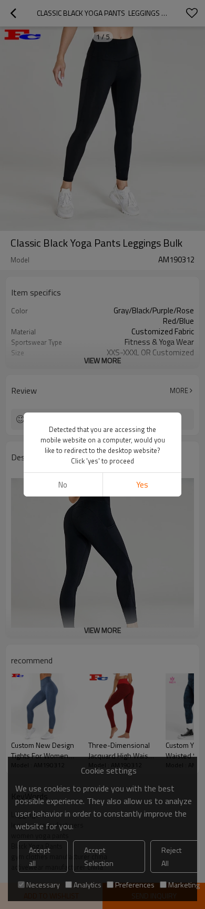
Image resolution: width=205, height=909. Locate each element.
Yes (142, 485)
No (62, 485)
